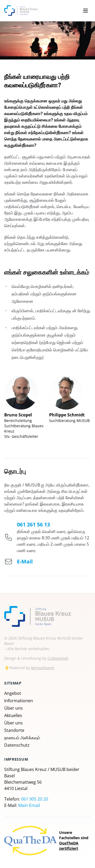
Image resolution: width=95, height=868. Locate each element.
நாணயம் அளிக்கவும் (22, 738)
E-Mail (25, 561)
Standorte (14, 730)
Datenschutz (17, 745)
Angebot (12, 693)
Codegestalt (58, 658)
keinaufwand (42, 667)
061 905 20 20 (34, 799)
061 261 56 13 (33, 524)
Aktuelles (13, 715)
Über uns (13, 708)
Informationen (18, 701)
